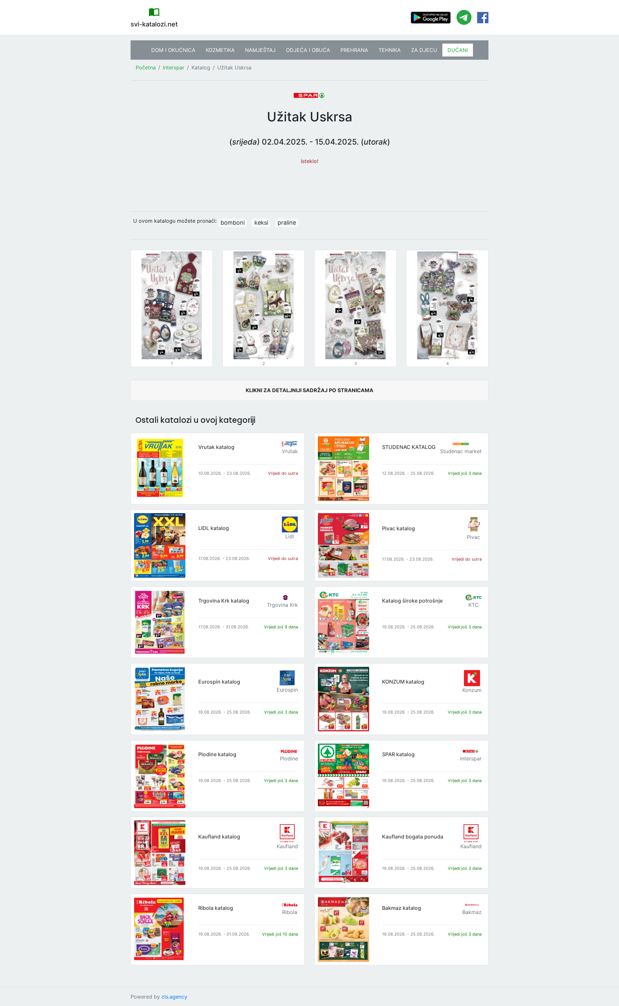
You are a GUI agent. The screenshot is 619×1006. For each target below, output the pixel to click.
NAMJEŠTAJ (260, 50)
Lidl (289, 536)
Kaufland (287, 846)
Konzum (472, 690)
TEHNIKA (389, 50)
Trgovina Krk (282, 605)
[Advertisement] (309, 184)
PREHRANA (354, 50)
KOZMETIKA (220, 50)
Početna (146, 67)
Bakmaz (472, 912)
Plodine (289, 758)
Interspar (173, 67)
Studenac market (461, 451)
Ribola (289, 912)
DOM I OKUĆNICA (173, 50)
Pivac (473, 537)
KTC (473, 605)
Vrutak (290, 451)
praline (287, 222)
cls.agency (174, 996)
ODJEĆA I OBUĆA (308, 50)
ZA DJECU (424, 50)
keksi (261, 222)
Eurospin (287, 689)
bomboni (233, 222)
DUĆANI (457, 50)
